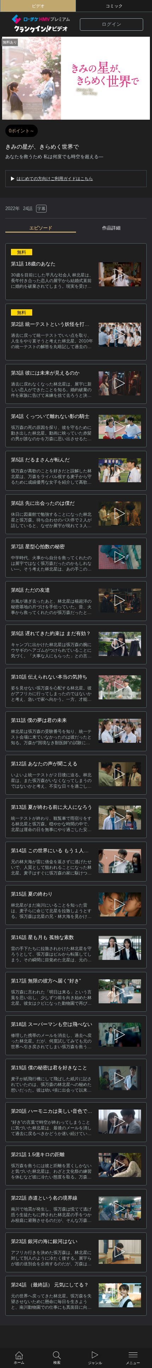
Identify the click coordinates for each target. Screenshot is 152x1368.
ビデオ (38, 6)
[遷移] (120, 384)
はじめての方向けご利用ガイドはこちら (55, 178)
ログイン (112, 24)
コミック (114, 6)
